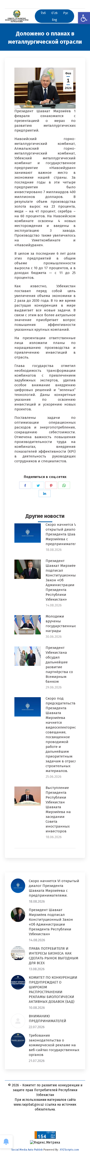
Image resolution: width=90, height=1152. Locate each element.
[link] (84, 18)
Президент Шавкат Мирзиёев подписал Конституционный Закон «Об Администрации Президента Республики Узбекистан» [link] (62, 580)
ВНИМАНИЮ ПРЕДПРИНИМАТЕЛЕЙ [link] (47, 1018)
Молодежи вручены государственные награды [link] (61, 623)
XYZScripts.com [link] (69, 1149)
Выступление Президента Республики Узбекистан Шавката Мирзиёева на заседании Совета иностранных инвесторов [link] (58, 809)
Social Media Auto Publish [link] (27, 1149)
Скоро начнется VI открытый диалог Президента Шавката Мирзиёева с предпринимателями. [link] (65, 534)
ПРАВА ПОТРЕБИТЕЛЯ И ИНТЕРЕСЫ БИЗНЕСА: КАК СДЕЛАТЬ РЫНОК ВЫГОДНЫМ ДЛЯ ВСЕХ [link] (53, 955)
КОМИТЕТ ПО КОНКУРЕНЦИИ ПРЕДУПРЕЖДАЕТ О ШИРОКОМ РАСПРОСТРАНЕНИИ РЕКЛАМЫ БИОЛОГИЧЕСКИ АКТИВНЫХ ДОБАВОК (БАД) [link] (53, 989)
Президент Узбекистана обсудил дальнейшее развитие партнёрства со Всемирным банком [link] (59, 665)
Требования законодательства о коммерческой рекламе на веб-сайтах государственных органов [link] (54, 1045)
